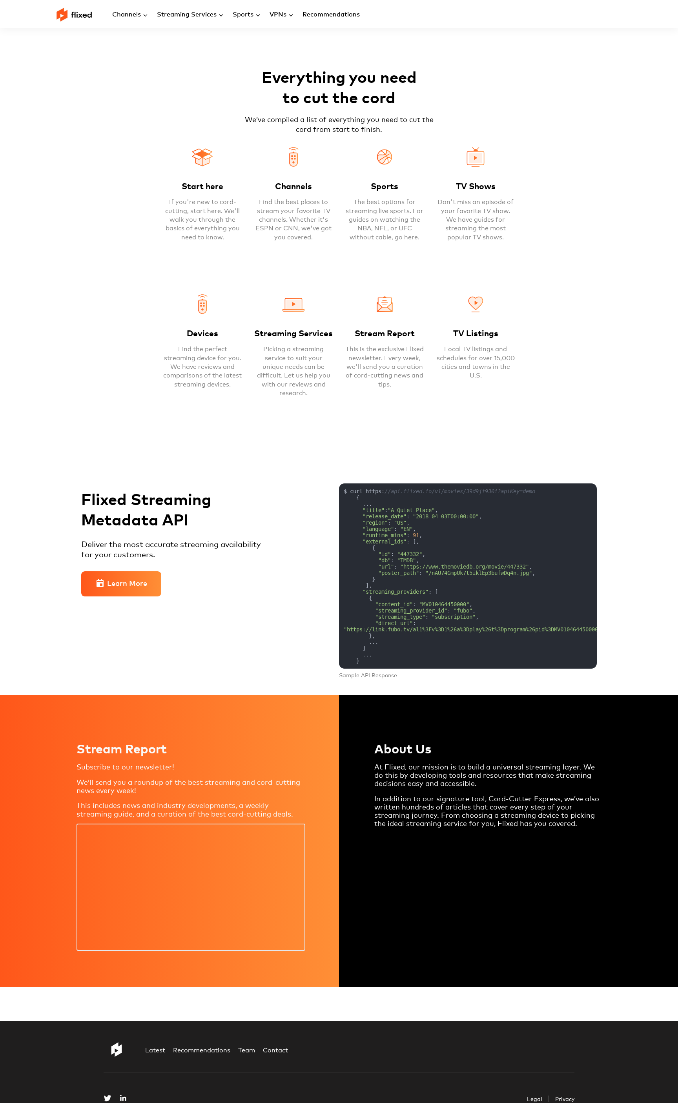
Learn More (127, 582)
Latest (155, 1050)
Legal (534, 1099)
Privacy (564, 1099)
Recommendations (201, 1050)
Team (246, 1050)
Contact (275, 1050)
